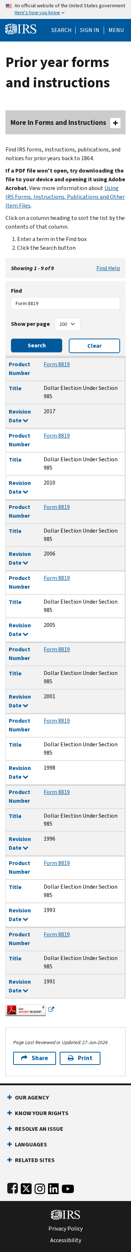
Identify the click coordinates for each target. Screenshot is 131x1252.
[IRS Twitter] (26, 1187)
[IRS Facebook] (12, 1187)
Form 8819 (57, 364)
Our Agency (32, 1097)
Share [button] (40, 1058)
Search (61, 30)
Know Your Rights (41, 1113)
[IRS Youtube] (67, 1187)
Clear (94, 345)
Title (15, 388)
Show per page (30, 324)
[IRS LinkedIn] (53, 1187)
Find (16, 291)
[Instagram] (40, 1187)
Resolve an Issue (39, 1129)
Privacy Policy (65, 1228)
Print (85, 1058)
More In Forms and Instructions (58, 122)
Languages (31, 1144)
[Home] (20, 28)
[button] (89, 30)
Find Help (108, 268)
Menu (116, 30)
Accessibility (65, 1240)
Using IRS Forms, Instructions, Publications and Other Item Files (65, 196)
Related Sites (35, 1160)
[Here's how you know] (65, 9)
